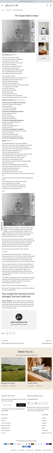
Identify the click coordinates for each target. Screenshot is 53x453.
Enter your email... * (7, 408)
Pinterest (43, 428)
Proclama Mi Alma (5, 433)
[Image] (44, 28)
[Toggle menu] (2, 5)
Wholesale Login (5, 431)
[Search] (47, 5)
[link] (7, 333)
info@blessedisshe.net (32, 402)
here (15, 308)
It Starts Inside (32, 383)
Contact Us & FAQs (5, 426)
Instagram (43, 426)
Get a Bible (43, 58)
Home (2, 10)
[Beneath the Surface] (13, 369)
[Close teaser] (4, 219)
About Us (3, 423)
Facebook (43, 423)
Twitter (42, 431)
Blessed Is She (23, 443)
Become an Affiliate (6, 428)
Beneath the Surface (8, 383)
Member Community (46, 436)
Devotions (8, 10)
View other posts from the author (19, 324)
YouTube (43, 421)
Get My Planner (44, 38)
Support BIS (4, 421)
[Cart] (50, 5)
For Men (3, 436)
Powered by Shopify (31, 443)
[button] (1, 226)
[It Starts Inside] (40, 369)
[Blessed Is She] (12, 5)
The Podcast (44, 433)
